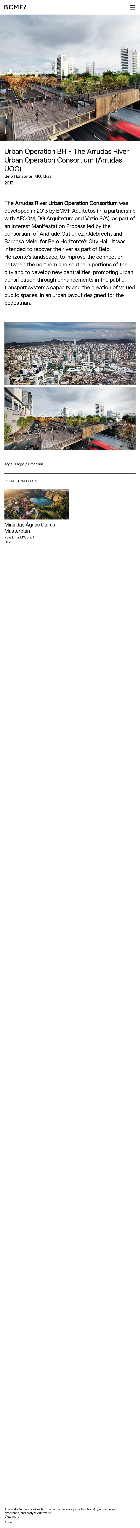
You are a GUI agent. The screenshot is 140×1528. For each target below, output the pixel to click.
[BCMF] (15, 7)
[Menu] (132, 7)
